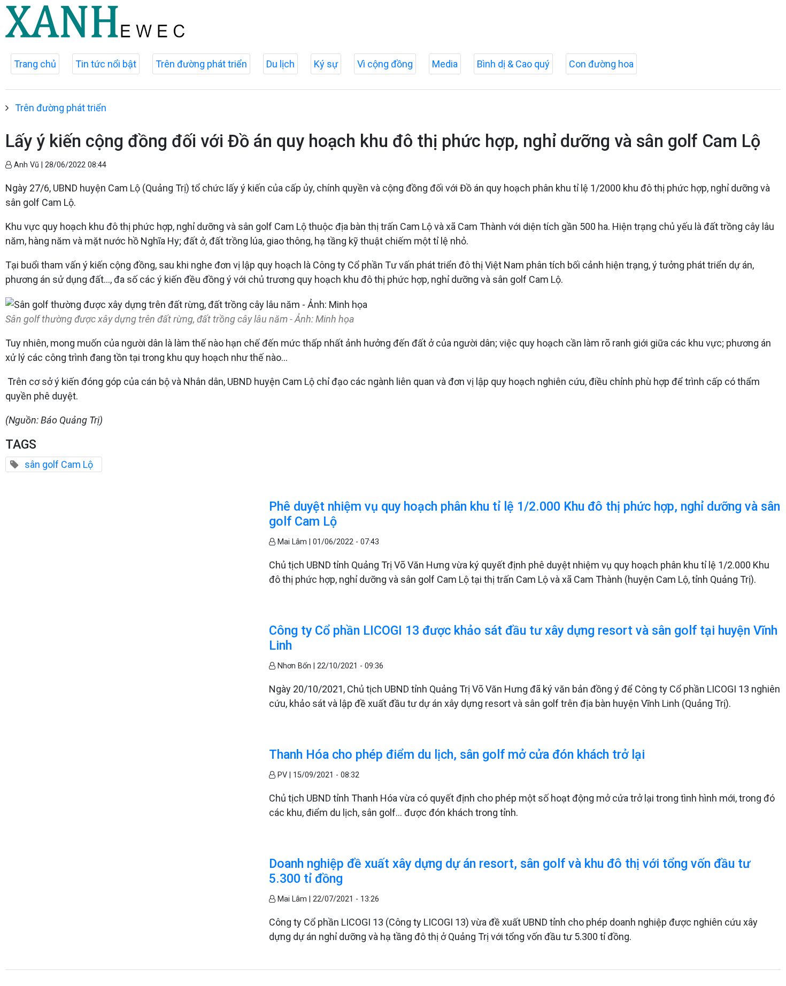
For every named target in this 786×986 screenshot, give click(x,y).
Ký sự (326, 64)
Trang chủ (35, 64)
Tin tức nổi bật (105, 64)
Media (445, 64)
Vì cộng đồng (385, 64)
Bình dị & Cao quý (513, 64)
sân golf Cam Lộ (59, 464)
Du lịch (280, 64)
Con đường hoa (601, 64)
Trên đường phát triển (201, 64)
